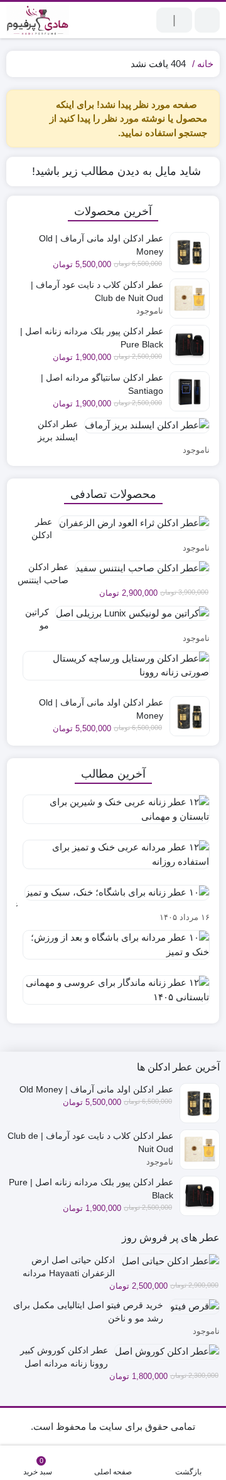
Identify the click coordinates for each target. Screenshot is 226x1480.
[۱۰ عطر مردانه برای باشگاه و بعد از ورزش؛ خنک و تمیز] (113, 949)
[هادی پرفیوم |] (37, 20)
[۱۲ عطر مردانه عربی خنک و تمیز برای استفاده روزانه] (113, 859)
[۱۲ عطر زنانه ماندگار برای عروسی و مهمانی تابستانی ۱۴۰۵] (113, 994)
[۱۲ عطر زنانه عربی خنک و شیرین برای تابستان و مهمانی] (113, 814)
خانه (205, 63)
